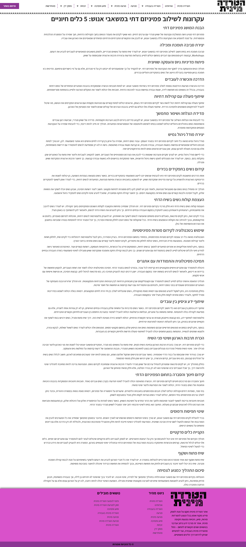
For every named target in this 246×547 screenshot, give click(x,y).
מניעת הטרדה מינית (109, 521)
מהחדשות (50, 6)
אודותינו (169, 6)
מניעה (134, 6)
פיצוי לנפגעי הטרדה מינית (106, 501)
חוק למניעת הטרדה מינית (106, 505)
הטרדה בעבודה (152, 6)
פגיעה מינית (120, 6)
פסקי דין (68, 6)
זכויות (83, 6)
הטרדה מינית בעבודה (108, 513)
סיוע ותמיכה (100, 6)
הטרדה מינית (183, 6)
